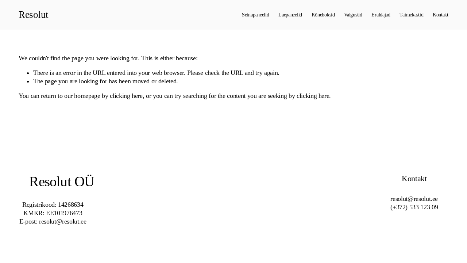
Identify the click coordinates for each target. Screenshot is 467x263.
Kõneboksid (323, 15)
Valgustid (353, 15)
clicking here (126, 95)
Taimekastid (411, 15)
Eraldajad (380, 15)
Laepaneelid (290, 15)
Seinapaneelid (255, 15)
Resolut (33, 14)
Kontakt (440, 15)
